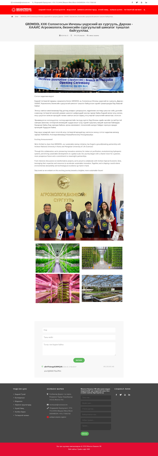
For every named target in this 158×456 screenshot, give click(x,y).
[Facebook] (132, 2)
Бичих (79, 360)
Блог (16, 16)
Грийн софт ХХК (83, 449)
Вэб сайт (71, 449)
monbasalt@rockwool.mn (21, 2)
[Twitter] (137, 2)
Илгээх (84, 434)
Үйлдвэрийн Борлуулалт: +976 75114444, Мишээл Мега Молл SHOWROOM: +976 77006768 (65, 2)
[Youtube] (141, 2)
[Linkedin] (146, 2)
